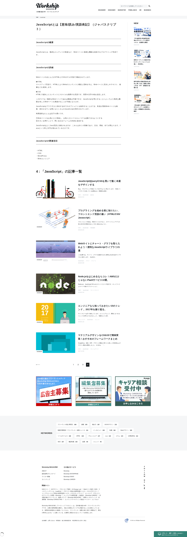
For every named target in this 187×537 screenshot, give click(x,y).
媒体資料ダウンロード (49, 473)
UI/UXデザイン (111, 424)
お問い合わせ (51, 520)
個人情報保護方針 (66, 520)
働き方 (96, 424)
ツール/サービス (64, 436)
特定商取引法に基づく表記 (79, 520)
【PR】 (80, 436)
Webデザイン (126, 430)
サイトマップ (46, 479)
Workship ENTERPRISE (71, 473)
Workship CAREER (69, 479)
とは (108, 436)
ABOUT (44, 471)
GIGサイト (45, 489)
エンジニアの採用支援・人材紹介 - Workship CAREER (80, 495)
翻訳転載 (73, 441)
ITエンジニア (94, 436)
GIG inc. (133, 520)
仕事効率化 (133, 436)
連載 (84, 424)
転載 (113, 430)
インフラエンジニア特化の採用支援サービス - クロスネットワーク (62, 493)
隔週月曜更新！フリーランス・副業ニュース (73, 430)
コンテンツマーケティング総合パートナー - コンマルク (82, 499)
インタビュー (99, 430)
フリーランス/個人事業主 (67, 424)
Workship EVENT (69, 476)
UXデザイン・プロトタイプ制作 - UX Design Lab (66, 489)
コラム (119, 436)
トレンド (97, 441)
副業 (85, 441)
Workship (66, 471)
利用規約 (58, 520)
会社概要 (44, 520)
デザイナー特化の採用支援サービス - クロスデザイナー (81, 491)
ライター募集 (46, 476)
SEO (61, 441)
